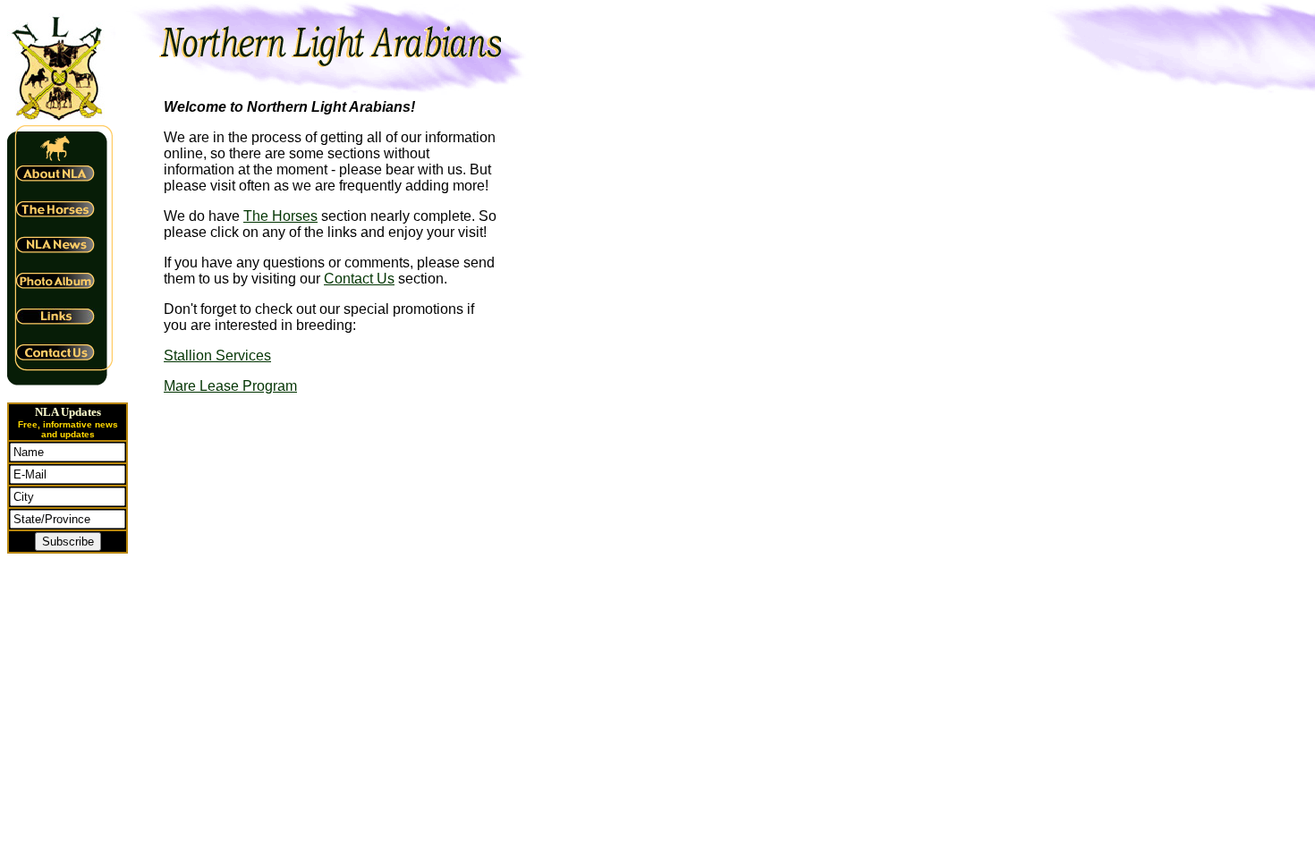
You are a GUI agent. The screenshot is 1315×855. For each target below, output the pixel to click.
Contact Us (359, 278)
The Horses (280, 216)
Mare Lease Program (230, 386)
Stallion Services (217, 355)
